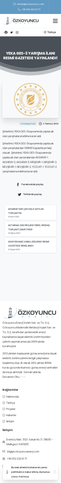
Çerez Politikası (20, 476)
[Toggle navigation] (55, 21)
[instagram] (17, 32)
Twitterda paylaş (32, 194)
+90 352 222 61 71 (31, 9)
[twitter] (11, 32)
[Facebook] (6, 32)
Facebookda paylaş (32, 184)
